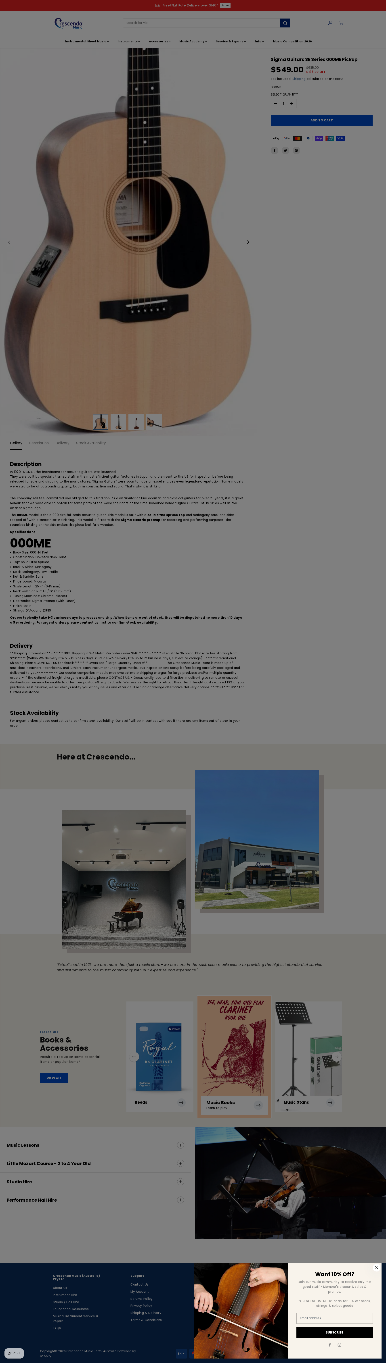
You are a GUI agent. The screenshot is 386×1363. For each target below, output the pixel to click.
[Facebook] (330, 1345)
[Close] (377, 1268)
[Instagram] (339, 1345)
